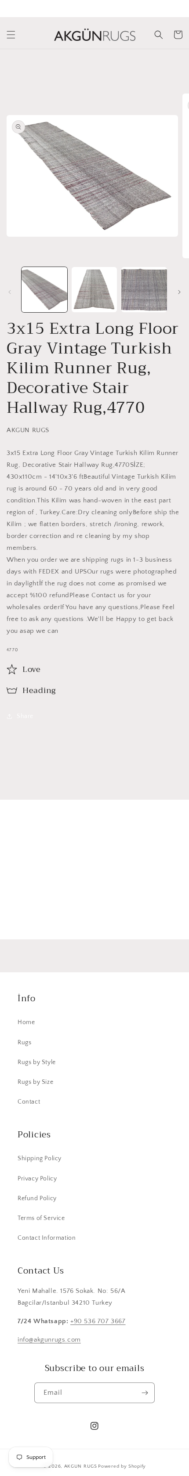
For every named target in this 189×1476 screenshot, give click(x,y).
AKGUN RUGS (80, 1466)
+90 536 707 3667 (98, 1321)
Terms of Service (41, 1218)
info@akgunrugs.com (49, 1339)
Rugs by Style (37, 1062)
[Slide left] (9, 292)
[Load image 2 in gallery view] (94, 290)
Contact (29, 1101)
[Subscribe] (161, 912)
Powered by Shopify (122, 1466)
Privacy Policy (37, 1178)
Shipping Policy (40, 1158)
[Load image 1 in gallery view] (44, 290)
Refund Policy (37, 1198)
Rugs (24, 1042)
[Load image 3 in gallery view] (144, 290)
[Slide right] (179, 292)
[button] (11, 34)
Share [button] (25, 716)
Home (26, 1022)
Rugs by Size (35, 1082)
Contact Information (47, 1237)
